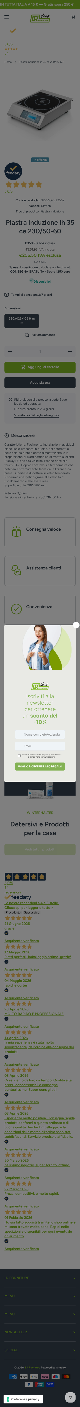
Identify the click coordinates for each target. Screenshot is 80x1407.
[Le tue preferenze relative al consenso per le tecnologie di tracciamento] (23, 1399)
